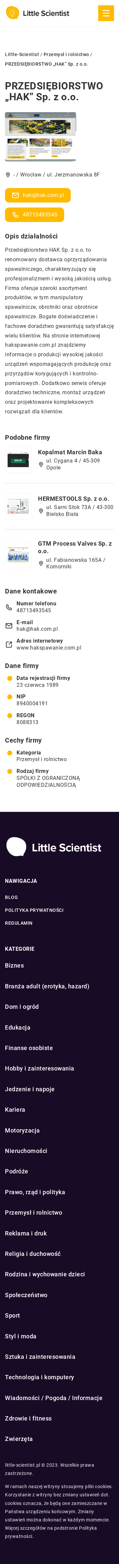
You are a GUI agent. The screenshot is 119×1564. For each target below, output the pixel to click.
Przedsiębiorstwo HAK (32, 250)
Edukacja (17, 1027)
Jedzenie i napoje (30, 1089)
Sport (12, 1315)
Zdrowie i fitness (28, 1418)
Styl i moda (21, 1336)
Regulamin (19, 923)
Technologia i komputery (39, 1377)
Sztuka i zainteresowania (40, 1356)
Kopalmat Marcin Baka (70, 452)
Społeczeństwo (26, 1295)
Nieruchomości (26, 1150)
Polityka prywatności (34, 910)
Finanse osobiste (29, 1047)
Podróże (16, 1171)
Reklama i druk (26, 1233)
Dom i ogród (22, 1006)
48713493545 (40, 214)
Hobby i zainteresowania (39, 1068)
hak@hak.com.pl (43, 195)
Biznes (14, 965)
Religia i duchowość (33, 1253)
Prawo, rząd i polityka (35, 1192)
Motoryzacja (22, 1130)
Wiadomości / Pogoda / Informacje (53, 1397)
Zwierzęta (19, 1438)
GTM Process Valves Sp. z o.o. (75, 547)
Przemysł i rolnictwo (42, 759)
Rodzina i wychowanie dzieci (45, 1274)
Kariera (15, 1109)
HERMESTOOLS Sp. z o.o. (73, 498)
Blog (11, 897)
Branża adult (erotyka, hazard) (47, 986)
